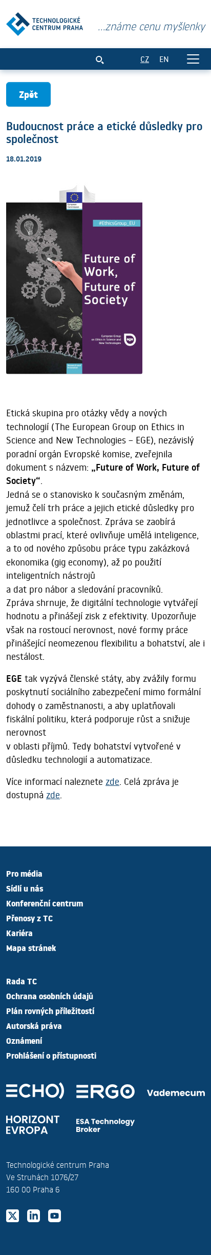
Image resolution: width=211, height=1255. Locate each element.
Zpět (28, 94)
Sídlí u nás (24, 888)
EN (164, 59)
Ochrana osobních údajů (49, 995)
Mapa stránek (31, 947)
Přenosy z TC (29, 918)
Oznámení (24, 1040)
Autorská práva (34, 1025)
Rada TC (21, 981)
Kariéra (19, 932)
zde (112, 781)
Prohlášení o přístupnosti (51, 1055)
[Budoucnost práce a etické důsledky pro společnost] (44, 22)
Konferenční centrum (44, 903)
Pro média (24, 873)
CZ (144, 59)
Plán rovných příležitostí (50, 1010)
